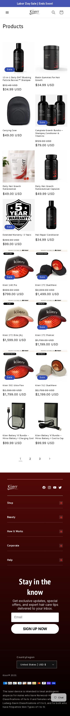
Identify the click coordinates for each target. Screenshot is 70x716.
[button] (7, 12)
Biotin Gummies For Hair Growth (47, 79)
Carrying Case (10, 130)
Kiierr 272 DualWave (45, 285)
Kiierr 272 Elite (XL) (13, 335)
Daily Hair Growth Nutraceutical (12, 187)
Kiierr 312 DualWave (45, 385)
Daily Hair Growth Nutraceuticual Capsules (47, 187)
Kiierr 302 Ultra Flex (13, 385)
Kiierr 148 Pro (10, 285)
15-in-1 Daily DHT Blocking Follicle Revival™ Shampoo (17, 79)
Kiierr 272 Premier (44, 335)
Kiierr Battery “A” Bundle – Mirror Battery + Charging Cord (18, 437)
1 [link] (20, 458)
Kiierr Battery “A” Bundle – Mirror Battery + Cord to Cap (49, 437)
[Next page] (49, 459)
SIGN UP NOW (35, 629)
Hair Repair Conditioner (47, 234)
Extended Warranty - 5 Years (17, 234)
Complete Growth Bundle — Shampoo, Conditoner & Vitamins (49, 133)
